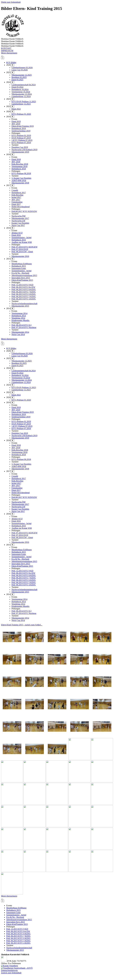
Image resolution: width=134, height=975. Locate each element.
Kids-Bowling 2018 (20, 164)
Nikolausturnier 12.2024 (22, 94)
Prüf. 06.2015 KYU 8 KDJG (24, 289)
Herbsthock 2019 (19, 128)
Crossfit (15, 190)
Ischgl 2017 (16, 197)
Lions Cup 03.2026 (20, 70)
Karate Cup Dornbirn (20, 223)
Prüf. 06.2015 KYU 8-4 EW (23, 287)
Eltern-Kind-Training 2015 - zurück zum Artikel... (21, 625)
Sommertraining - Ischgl (21, 237)
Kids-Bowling (17, 195)
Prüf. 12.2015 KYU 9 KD (22, 285)
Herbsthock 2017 (19, 192)
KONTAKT (6, 48)
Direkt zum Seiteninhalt (11, 2)
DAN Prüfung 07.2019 (21, 138)
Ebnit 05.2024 (17, 87)
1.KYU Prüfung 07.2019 (22, 140)
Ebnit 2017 (16, 204)
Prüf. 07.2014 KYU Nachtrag (24, 327)
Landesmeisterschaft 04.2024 (24, 85)
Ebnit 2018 (16, 159)
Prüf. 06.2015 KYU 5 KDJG (24, 296)
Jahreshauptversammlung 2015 (24, 275)
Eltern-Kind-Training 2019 (23, 126)
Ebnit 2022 (16, 109)
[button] (12, 647)
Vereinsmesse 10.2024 (21, 92)
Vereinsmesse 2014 (19, 313)
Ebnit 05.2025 (17, 80)
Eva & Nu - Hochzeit (20, 273)
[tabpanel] (67, 625)
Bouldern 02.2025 (19, 77)
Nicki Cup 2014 (18, 334)
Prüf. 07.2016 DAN (20, 249)
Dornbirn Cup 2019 (20, 147)
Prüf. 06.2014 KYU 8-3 (21, 325)
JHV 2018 (16, 162)
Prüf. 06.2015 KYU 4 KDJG (24, 299)
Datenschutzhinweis (9, 970)
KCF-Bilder (11, 62)
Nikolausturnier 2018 (20, 183)
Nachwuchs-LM (18, 221)
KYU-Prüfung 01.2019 (21, 135)
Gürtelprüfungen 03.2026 (22, 67)
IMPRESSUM (7, 50)
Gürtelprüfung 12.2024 (21, 96)
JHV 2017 (16, 200)
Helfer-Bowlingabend (21, 207)
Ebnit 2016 (16, 235)
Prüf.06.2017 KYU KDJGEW (24, 211)
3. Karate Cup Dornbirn (21, 178)
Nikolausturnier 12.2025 (22, 75)
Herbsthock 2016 (19, 240)
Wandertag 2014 (18, 318)
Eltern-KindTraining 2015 (22, 280)
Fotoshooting (17, 202)
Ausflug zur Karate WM (22, 242)
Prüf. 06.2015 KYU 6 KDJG (24, 294)
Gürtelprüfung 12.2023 (21, 104)
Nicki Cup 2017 (18, 225)
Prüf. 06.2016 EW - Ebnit (22, 251)
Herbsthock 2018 (19, 169)
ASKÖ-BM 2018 (19, 180)
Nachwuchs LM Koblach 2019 (24, 149)
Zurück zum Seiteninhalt (11, 973)
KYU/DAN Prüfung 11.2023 (24, 101)
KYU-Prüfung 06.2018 (21, 173)
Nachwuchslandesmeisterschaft (24, 303)
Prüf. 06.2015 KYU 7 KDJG (24, 292)
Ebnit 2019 (16, 121)
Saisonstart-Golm (19, 268)
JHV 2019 (16, 124)
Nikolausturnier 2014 (20, 332)
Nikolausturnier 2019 (20, 152)
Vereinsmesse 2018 (19, 166)
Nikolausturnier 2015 (20, 306)
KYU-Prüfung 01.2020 (21, 114)
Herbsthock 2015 (19, 266)
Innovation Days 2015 (21, 278)
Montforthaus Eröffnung (22, 264)
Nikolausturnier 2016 (20, 256)
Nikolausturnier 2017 (20, 218)
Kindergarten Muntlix (20, 320)
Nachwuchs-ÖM (18, 216)
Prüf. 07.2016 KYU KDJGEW (24, 247)
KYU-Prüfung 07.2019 (21, 142)
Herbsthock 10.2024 (20, 89)
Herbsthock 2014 (19, 316)
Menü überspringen (9, 53)
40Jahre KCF (17, 233)
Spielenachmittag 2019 (21, 131)
